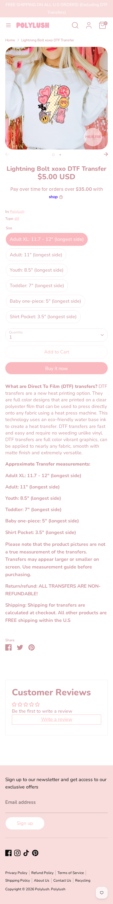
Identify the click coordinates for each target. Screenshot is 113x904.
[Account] (89, 24)
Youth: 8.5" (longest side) (37, 270)
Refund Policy (42, 872)
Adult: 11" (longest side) (36, 255)
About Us (41, 880)
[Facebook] (8, 853)
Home (10, 40)
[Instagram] (17, 853)
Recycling (82, 880)
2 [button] (60, 155)
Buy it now (56, 368)
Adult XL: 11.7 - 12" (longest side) (47, 239)
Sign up (25, 823)
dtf (16, 218)
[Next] (106, 154)
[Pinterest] (35, 853)
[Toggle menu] (8, 25)
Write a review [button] (56, 719)
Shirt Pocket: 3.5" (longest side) (43, 316)
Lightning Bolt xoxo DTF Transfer (47, 40)
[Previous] (7, 154)
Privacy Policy (16, 872)
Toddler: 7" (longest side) (37, 285)
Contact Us (62, 880)
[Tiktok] (26, 853)
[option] (56, 98)
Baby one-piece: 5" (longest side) (45, 301)
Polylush (17, 211)
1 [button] (53, 154)
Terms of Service (71, 872)
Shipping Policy (17, 880)
